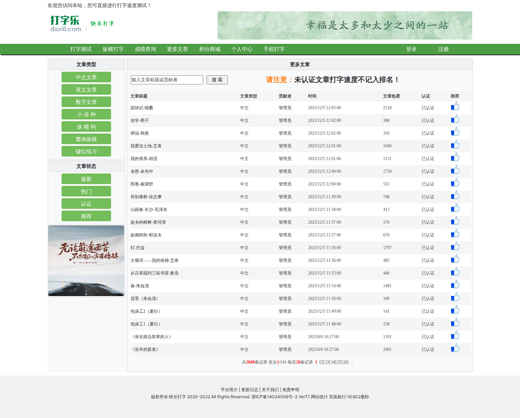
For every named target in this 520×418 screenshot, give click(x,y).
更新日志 (249, 389)
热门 (86, 191)
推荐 (86, 215)
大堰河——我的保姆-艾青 (155, 260)
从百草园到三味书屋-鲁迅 (155, 273)
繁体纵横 (86, 138)
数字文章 (86, 101)
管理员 (285, 107)
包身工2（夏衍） (146, 311)
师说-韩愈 (140, 133)
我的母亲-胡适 (144, 158)
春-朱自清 (140, 285)
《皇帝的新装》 (145, 349)
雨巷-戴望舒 (142, 184)
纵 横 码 (86, 126)
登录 (411, 49)
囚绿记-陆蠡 (142, 107)
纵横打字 (113, 49)
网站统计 (319, 396)
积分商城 (209, 49)
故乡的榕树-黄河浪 (148, 222)
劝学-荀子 (140, 120)
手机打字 (274, 49)
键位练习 (86, 151)
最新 (86, 178)
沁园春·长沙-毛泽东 (149, 209)
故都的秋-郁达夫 (146, 234)
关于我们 (270, 389)
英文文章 (86, 89)
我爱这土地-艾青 (146, 145)
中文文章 (86, 77)
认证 (86, 203)
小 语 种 (86, 114)
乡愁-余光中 (142, 171)
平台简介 (229, 389)
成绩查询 (145, 49)
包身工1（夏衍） (146, 324)
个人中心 (242, 49)
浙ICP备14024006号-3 (274, 396)
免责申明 (290, 389)
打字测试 (81, 49)
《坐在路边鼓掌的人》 (152, 336)
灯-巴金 (138, 247)
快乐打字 (177, 396)
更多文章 (177, 49)
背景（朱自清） (145, 298)
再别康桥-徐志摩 (146, 196)
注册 (443, 49)
